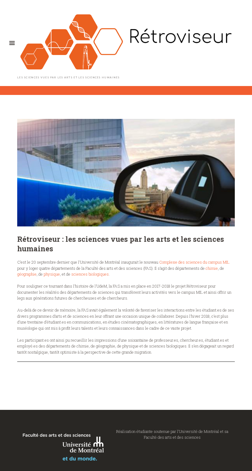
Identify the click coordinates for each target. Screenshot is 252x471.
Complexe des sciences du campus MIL (194, 262)
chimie (212, 268)
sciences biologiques (90, 274)
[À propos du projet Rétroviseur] (126, 172)
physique (52, 274)
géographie (27, 274)
